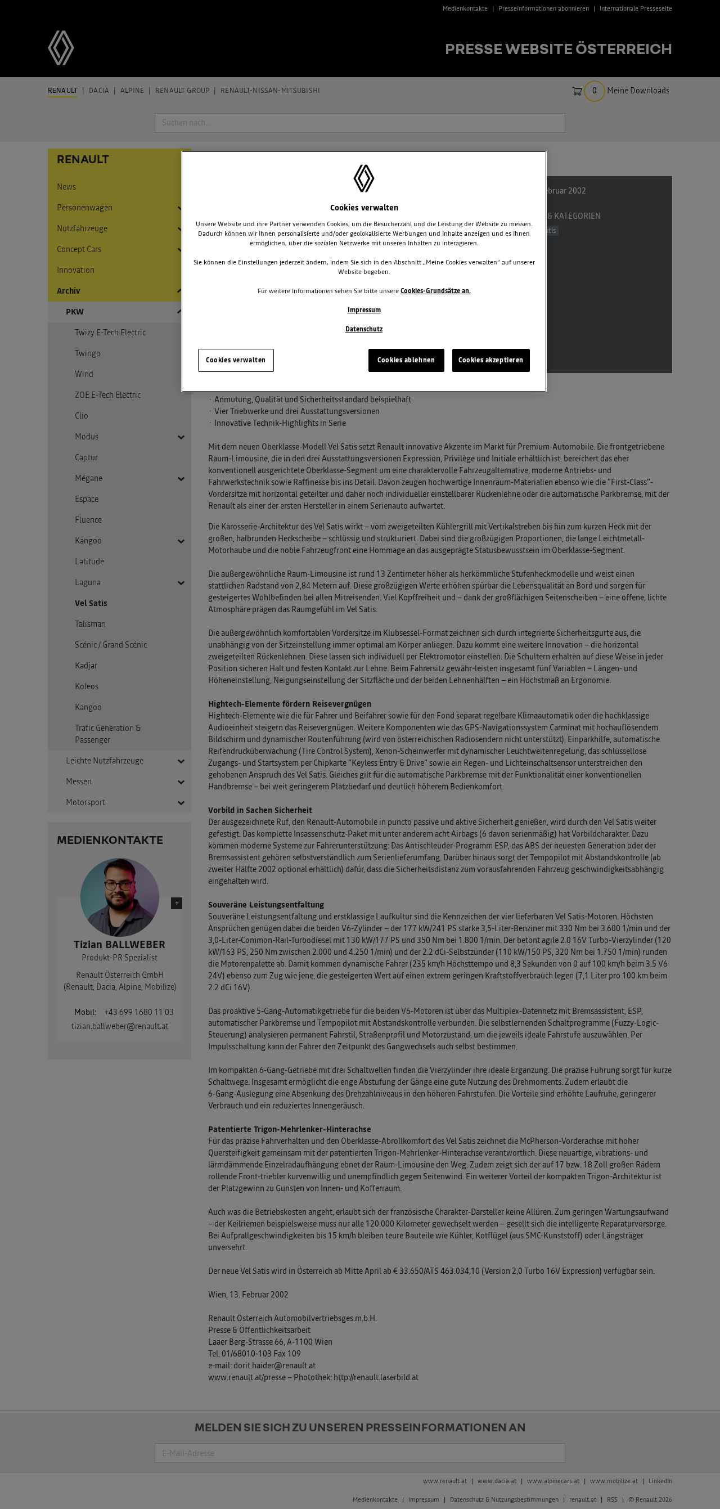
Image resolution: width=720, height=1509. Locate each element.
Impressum (364, 310)
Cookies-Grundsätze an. (435, 290)
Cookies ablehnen (406, 360)
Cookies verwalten (236, 360)
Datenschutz (363, 329)
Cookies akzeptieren (491, 360)
